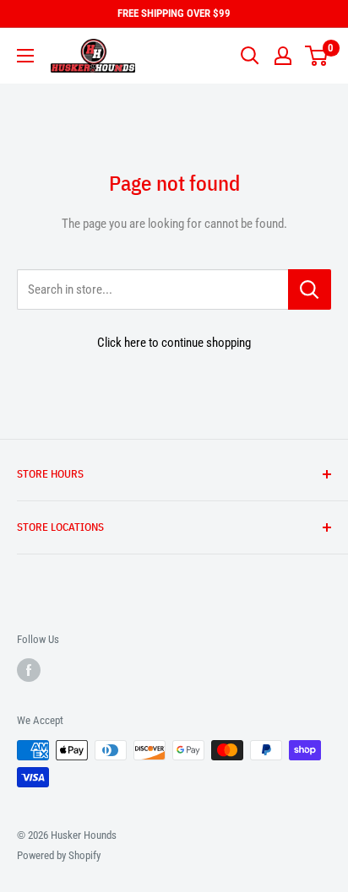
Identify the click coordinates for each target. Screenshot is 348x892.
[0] (317, 56)
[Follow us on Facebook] (29, 670)
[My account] (283, 55)
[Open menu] (25, 55)
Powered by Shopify (59, 855)
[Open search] (250, 55)
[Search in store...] (309, 289)
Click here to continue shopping (174, 342)
